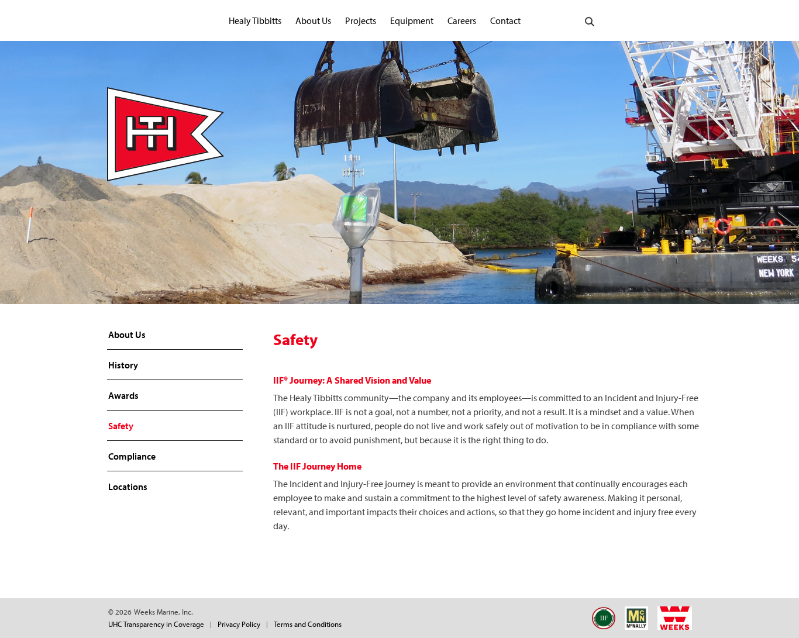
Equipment (411, 20)
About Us (313, 20)
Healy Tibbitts (255, 20)
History (123, 365)
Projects (360, 20)
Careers (461, 20)
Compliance (132, 456)
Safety (120, 426)
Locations (127, 486)
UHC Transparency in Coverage (156, 624)
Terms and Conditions (308, 624)
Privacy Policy (239, 624)
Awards (123, 395)
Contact (505, 20)
